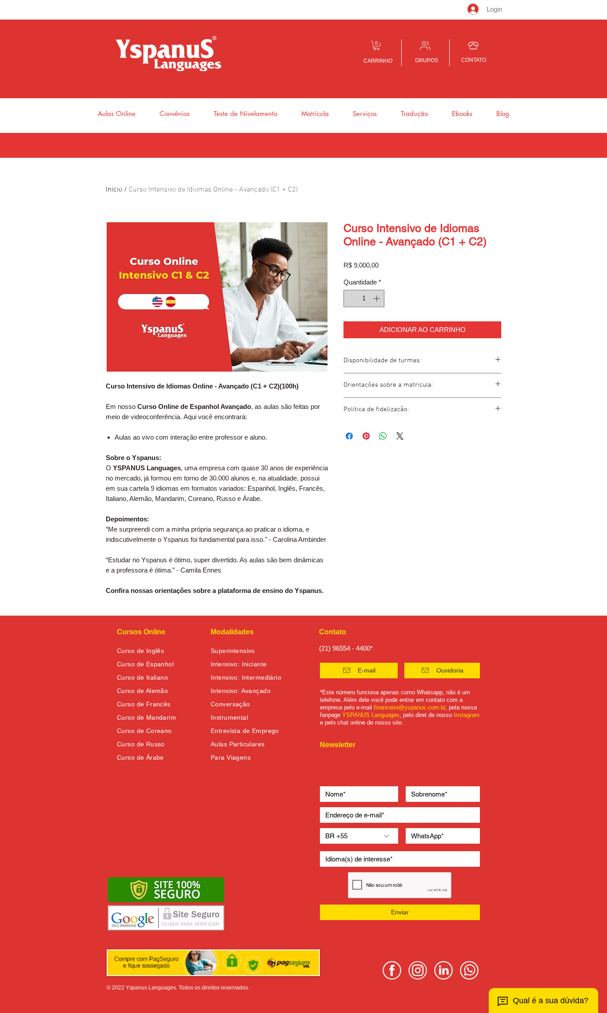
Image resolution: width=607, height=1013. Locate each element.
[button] (376, 45)
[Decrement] (351, 298)
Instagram (466, 715)
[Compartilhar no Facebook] (349, 436)
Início (114, 189)
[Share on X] (400, 436)
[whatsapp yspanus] (469, 970)
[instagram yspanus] (417, 970)
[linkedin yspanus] (443, 970)
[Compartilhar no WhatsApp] (383, 436)
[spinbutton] (364, 298)
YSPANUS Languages (370, 715)
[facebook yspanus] (392, 970)
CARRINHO (377, 61)
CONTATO (473, 60)
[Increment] (377, 298)
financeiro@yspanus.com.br (409, 707)
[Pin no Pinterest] (366, 436)
